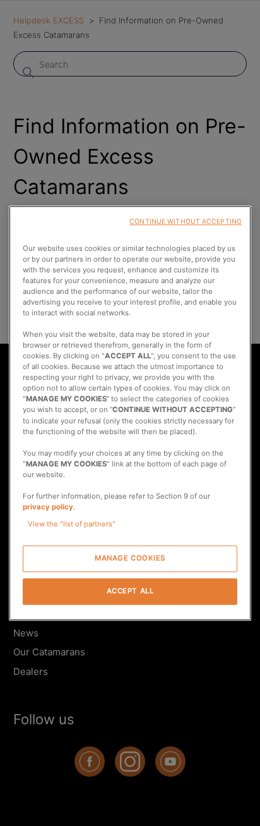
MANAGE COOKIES (130, 558)
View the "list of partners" (71, 523)
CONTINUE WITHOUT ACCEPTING (185, 221)
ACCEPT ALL (130, 590)
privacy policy (48, 506)
